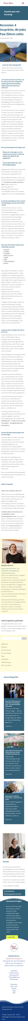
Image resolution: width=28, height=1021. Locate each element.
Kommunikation (4, 38)
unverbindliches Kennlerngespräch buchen (12, 892)
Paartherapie (14, 979)
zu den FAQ (11, 937)
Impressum (17, 1007)
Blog (14, 991)
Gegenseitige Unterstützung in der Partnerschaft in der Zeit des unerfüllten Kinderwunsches (14, 752)
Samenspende (14, 975)
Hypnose (4, 647)
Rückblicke (4, 659)
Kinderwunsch (6, 650)
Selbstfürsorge (6, 662)
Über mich (14, 986)
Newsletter (14, 984)
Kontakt (14, 988)
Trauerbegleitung (14, 977)
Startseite (14, 971)
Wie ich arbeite (6, 665)
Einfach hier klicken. (15, 525)
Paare (11, 38)
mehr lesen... (8, 726)
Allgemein (4, 644)
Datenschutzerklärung (7, 1007)
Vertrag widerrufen (7, 1009)
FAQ (14, 993)
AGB (22, 1007)
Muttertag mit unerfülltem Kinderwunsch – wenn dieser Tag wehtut (13, 797)
